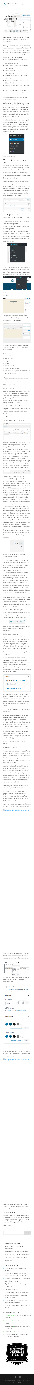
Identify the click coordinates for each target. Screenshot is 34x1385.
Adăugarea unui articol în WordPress (16, 37)
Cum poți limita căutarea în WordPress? (17, 1292)
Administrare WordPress (21, 39)
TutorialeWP (9, 39)
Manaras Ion (9, 1326)
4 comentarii (7, 41)
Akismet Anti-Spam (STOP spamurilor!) (16, 1251)
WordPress (17, 1382)
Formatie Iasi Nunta (11, 1334)
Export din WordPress (11, 1289)
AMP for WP (8, 1260)
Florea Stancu (9, 1331)
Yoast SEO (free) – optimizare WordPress (17, 1254)
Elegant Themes (15, 1380)
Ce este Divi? (19, 1331)
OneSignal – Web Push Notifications (16, 1257)
